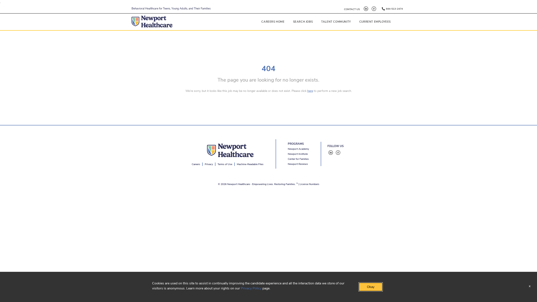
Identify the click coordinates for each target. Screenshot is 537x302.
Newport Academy (298, 149)
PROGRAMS (296, 144)
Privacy (209, 164)
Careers (196, 164)
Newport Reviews (298, 164)
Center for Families (298, 159)
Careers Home (272, 22)
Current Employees (375, 22)
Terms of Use (225, 164)
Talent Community (336, 22)
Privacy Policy (251, 288)
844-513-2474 (394, 8)
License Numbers (309, 184)
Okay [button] (370, 287)
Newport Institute (298, 154)
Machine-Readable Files (250, 164)
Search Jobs (303, 22)
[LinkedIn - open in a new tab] (366, 9)
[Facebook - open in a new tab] (374, 9)
